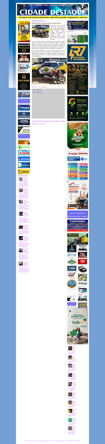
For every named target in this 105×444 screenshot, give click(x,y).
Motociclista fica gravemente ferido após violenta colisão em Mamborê (26, 227)
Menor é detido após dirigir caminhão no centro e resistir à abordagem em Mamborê (24, 251)
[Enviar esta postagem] (39, 86)
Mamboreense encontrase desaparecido (25, 178)
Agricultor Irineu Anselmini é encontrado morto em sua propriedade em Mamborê (24, 264)
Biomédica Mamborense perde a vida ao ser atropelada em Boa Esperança (24, 215)
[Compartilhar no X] (43, 87)
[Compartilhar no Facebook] (45, 87)
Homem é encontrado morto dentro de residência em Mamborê (26, 202)
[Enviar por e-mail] (41, 87)
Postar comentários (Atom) (40, 123)
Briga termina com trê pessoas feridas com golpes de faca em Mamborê (26, 190)
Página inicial (48, 121)
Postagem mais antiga (59, 121)
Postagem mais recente (38, 121)
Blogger (79, 440)
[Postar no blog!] (42, 87)
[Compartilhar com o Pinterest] (46, 87)
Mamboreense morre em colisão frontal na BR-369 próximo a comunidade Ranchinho (24, 239)
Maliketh (71, 440)
